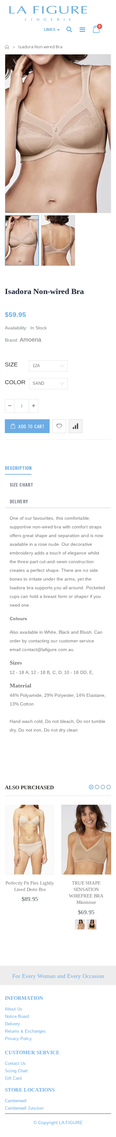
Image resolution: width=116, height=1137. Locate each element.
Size (11, 364)
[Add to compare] (75, 426)
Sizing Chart (16, 1070)
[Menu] (82, 29)
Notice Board (17, 1016)
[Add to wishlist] (59, 426)
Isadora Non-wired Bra (44, 291)
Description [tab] (18, 467)
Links (49, 29)
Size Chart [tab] (21, 484)
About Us (13, 1009)
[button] (91, 787)
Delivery (12, 1023)
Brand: (11, 340)
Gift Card (13, 1078)
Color (15, 382)
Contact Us (15, 1063)
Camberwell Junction (24, 1108)
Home (7, 47)
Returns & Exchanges (25, 1031)
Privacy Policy (18, 1038)
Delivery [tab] (19, 501)
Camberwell (15, 1100)
